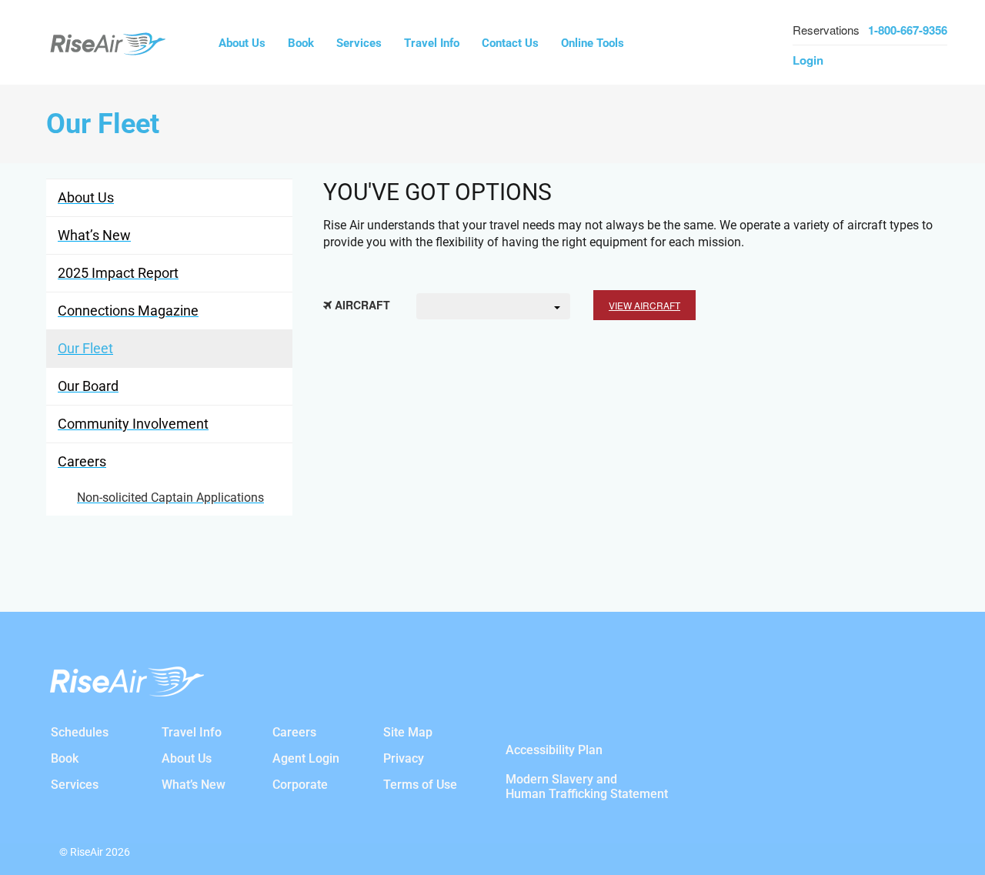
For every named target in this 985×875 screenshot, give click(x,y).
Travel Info (431, 43)
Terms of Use (420, 784)
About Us (242, 43)
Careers (294, 732)
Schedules (80, 732)
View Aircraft (644, 305)
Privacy (403, 758)
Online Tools (592, 43)
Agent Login (305, 758)
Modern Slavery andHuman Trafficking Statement (587, 786)
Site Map (407, 732)
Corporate (300, 784)
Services (359, 43)
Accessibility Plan (554, 750)
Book (301, 43)
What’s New (193, 784)
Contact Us (510, 43)
